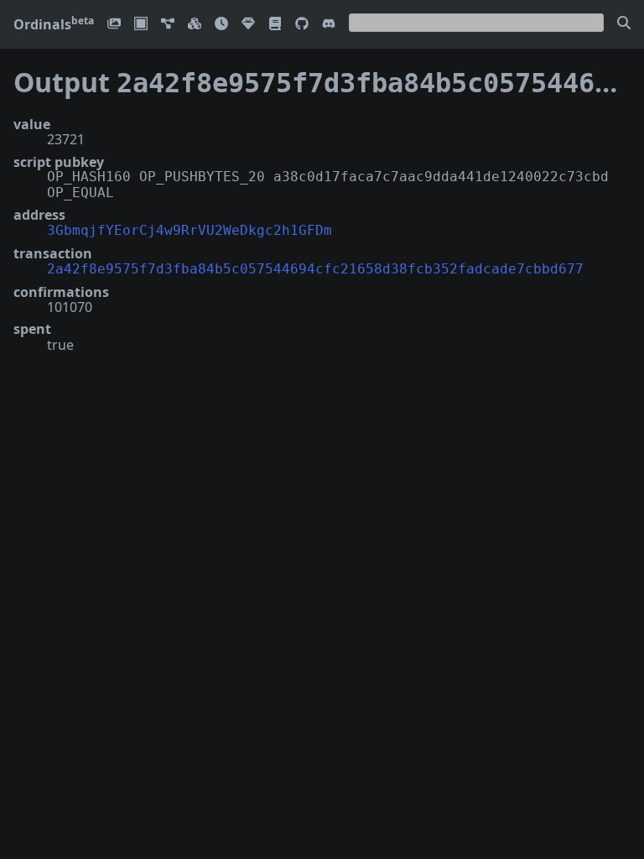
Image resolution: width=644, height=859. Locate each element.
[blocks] (194, 25)
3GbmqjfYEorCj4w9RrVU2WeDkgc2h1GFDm (189, 230)
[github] (302, 25)
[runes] (141, 25)
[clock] (221, 25)
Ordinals (53, 24)
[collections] (167, 25)
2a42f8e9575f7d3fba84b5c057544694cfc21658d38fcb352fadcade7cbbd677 (315, 269)
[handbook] (275, 25)
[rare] (248, 25)
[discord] (328, 25)
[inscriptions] (114, 25)
